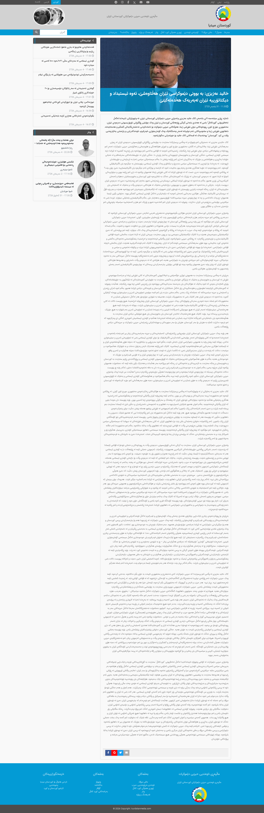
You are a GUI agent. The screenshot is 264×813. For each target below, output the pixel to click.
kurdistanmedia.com (141, 808)
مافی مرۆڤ (207, 32)
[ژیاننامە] (42, 16)
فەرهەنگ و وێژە (146, 32)
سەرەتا (227, 32)
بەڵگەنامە (125, 32)
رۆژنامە (227, 2)
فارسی (46, 2)
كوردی (56, 2)
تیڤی (219, 2)
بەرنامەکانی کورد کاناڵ (98, 791)
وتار (156, 32)
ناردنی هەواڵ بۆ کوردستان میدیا (53, 782)
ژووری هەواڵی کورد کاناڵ (171, 32)
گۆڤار (213, 2)
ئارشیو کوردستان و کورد (54, 788)
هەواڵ (219, 32)
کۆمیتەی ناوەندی (191, 32)
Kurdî (37, 2)
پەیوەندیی (53, 785)
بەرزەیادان (112, 32)
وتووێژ (133, 32)
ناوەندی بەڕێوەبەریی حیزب (143, 785)
